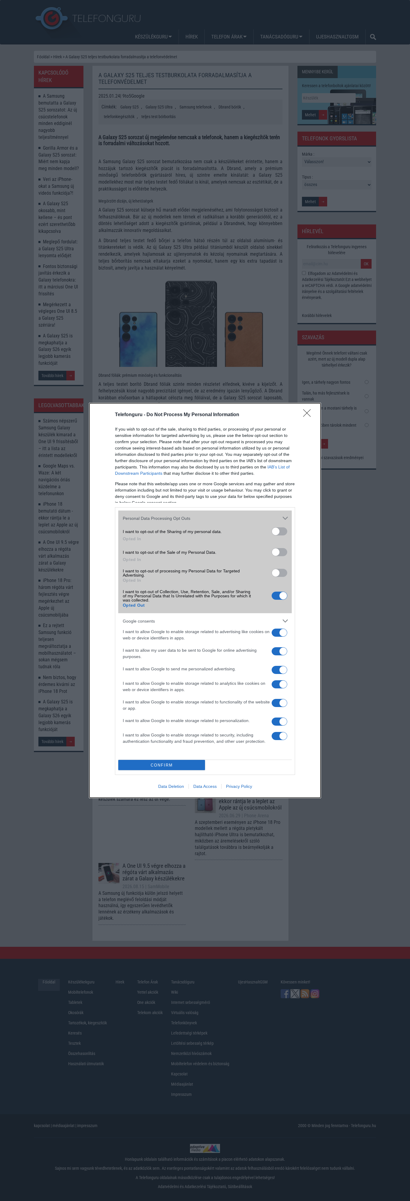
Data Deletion (171, 786)
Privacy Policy (239, 786)
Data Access (205, 786)
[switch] (279, 531)
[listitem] (205, 518)
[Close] (309, 415)
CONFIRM (162, 765)
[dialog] (205, 600)
